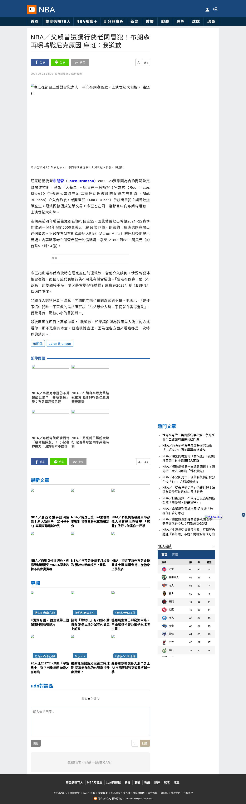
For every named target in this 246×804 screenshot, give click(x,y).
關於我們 (175, 792)
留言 (82, 62)
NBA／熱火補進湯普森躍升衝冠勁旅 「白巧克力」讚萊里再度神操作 (187, 447)
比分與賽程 (114, 21)
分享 (42, 62)
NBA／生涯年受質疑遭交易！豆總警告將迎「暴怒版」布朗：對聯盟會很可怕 (188, 532)
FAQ (85, 792)
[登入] (207, 9)
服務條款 (115, 792)
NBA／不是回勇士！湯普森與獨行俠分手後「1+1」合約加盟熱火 (188, 479)
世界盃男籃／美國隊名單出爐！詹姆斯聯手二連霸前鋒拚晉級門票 (188, 437)
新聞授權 (103, 792)
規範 (35, 743)
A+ (146, 62)
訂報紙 (164, 792)
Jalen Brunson (60, 343)
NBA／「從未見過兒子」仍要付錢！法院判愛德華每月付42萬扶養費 (188, 490)
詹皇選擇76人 (58, 21)
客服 (92, 792)
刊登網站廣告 (60, 792)
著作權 (126, 792)
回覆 (145, 743)
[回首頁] (46, 9)
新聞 (134, 21)
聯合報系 (152, 792)
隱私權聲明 (139, 792)
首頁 (35, 21)
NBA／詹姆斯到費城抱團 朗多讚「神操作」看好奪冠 (187, 510)
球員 (211, 21)
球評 (181, 21)
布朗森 (38, 343)
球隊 (196, 21)
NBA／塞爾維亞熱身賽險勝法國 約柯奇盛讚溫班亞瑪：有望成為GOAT (187, 521)
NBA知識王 (87, 21)
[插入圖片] (134, 743)
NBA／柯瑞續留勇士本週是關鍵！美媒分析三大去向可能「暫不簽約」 (188, 468)
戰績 (165, 21)
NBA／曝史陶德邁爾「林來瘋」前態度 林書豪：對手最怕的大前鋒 (188, 458)
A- (139, 62)
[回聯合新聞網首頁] (32, 9)
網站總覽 (75, 792)
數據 (150, 21)
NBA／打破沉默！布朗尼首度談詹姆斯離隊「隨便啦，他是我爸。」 (188, 500)
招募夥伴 (188, 792)
